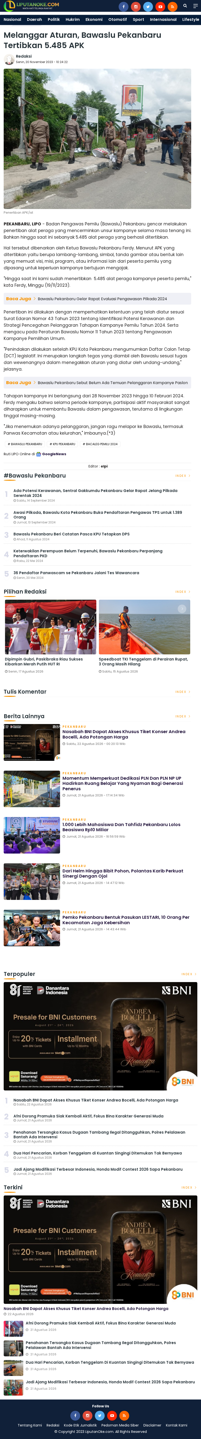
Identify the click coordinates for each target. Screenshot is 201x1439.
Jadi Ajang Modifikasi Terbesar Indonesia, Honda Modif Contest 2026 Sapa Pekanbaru (98, 1169)
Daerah (34, 19)
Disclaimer (152, 1425)
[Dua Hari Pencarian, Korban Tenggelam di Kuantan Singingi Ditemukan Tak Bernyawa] (13, 1368)
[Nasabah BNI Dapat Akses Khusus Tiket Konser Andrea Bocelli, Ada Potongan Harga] (100, 1036)
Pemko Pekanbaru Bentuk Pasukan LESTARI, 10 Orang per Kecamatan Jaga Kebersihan (126, 920)
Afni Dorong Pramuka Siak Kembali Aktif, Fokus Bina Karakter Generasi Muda (88, 1116)
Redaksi (24, 56)
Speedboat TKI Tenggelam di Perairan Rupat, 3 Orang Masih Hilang (143, 661)
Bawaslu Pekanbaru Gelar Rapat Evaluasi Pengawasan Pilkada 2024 (102, 299)
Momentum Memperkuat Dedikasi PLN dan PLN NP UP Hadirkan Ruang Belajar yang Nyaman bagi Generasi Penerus (123, 783)
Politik (54, 19)
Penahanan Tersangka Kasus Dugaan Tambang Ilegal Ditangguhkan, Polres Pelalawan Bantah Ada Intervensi (99, 1135)
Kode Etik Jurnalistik (80, 1425)
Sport (138, 19)
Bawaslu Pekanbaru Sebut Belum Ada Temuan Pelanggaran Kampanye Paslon (113, 383)
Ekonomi (94, 19)
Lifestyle (190, 19)
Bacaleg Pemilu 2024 (102, 444)
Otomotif (117, 19)
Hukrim (73, 19)
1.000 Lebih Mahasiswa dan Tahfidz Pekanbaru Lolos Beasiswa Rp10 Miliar (121, 827)
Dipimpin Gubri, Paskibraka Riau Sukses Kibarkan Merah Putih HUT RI (44, 661)
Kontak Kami (176, 1425)
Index (182, 476)
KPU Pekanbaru (64, 444)
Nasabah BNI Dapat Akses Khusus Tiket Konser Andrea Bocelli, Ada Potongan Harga (124, 734)
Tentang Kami (30, 1425)
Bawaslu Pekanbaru (26, 444)
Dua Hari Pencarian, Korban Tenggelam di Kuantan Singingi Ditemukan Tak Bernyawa (97, 1153)
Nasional (12, 19)
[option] (51, 638)
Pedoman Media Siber (120, 1425)
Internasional (163, 19)
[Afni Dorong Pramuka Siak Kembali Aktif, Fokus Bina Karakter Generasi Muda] (13, 1329)
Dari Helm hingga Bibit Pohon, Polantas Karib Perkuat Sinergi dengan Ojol (123, 873)
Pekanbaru (75, 727)
